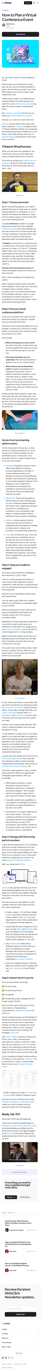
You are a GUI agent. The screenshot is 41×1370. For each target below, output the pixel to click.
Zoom (8, 535)
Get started (20, 34)
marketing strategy (22, 1010)
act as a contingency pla (15, 629)
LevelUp (19, 126)
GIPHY (22, 433)
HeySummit (10, 498)
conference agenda (9, 229)
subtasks (25, 1044)
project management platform (19, 860)
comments (20, 715)
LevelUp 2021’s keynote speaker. (15, 766)
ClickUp (5, 124)
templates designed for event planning (17, 1102)
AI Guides (5, 1333)
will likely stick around (23, 104)
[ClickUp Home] (6, 1324)
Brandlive (9, 466)
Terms (25, 1364)
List (19, 912)
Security (9, 1364)
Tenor (22, 195)
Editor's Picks (6, 1347)
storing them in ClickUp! (13, 708)
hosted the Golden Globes (12, 759)
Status (4, 1364)
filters (19, 929)
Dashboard (13, 944)
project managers (26, 959)
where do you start (12, 113)
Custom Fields (11, 1037)
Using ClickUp (6, 1342)
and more (14, 1033)
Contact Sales (25, 1197)
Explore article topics (19, 1172)
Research (5, 1338)
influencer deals (31, 1059)
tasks (26, 917)
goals (8, 1013)
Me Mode (29, 929)
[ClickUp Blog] (6, 3)
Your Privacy (18, 1364)
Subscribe (20, 1314)
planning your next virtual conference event (19, 1126)
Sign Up (28, 3)
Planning (5, 10)
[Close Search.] (34, 3)
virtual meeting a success (21, 116)
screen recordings (9, 713)
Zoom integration (15, 968)
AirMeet (9, 520)
